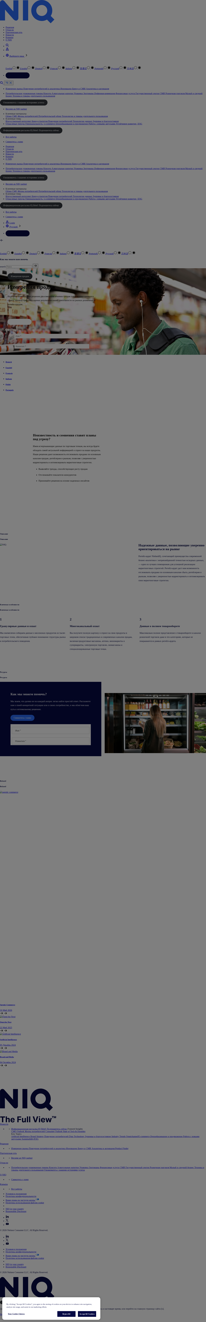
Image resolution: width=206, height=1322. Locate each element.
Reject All (66, 1314)
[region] (51, 1308)
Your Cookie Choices (16, 1314)
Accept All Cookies (86, 1314)
